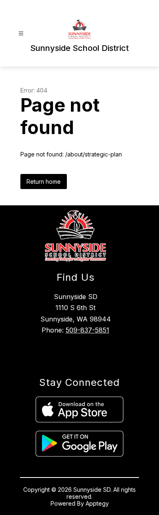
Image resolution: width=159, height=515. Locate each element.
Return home (43, 181)
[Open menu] (21, 33)
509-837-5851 (87, 330)
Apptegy (97, 503)
